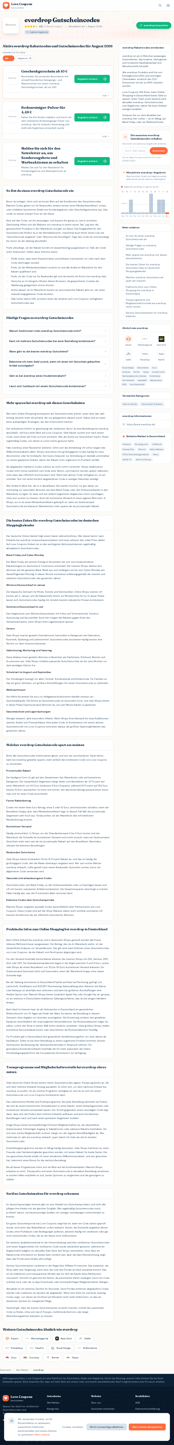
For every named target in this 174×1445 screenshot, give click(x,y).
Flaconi (141, 449)
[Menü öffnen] (168, 5)
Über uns (96, 1402)
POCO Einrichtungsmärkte (136, 454)
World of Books (143, 459)
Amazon (127, 444)
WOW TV (127, 459)
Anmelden (158, 150)
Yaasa (146, 372)
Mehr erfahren (42, 1434)
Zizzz (154, 368)
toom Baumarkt (137, 384)
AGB (137, 1402)
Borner (137, 372)
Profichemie (155, 376)
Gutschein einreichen (103, 1408)
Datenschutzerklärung (147, 1408)
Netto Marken (156, 449)
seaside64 (142, 380)
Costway (126, 372)
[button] (8, 58)
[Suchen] (160, 5)
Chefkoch (157, 444)
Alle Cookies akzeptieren (147, 1426)
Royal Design (128, 368)
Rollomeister (143, 368)
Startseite (5, 1369)
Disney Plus (128, 449)
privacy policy (128, 160)
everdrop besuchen (156, 25)
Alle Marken (22, 1369)
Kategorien (53, 1408)
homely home (158, 372)
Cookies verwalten (72, 1426)
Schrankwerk (128, 380)
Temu (155, 454)
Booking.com (141, 444)
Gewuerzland (156, 380)
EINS (124, 384)
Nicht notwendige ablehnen (106, 1426)
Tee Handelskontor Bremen (134, 376)
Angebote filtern (14, 52)
